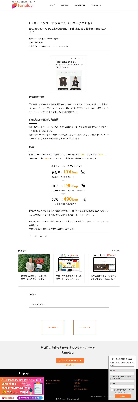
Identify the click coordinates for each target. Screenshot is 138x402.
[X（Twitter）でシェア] (35, 236)
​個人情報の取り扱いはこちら (123, 392)
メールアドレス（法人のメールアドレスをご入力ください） (121, 377)
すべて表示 (116, 250)
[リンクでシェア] (46, 236)
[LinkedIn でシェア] (41, 236)
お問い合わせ (69, 365)
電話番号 (112, 383)
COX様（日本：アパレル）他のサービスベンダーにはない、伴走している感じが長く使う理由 (33, 277)
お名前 (112, 365)
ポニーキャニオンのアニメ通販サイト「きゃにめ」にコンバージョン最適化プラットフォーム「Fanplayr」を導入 (68, 277)
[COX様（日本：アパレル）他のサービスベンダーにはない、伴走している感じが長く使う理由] (34, 263)
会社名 (112, 370)
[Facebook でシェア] (30, 236)
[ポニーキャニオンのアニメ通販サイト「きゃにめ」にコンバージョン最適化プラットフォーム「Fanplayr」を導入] (69, 263)
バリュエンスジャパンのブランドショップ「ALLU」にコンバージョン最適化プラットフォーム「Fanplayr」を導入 (103, 277)
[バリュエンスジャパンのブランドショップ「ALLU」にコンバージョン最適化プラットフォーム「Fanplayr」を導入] (104, 263)
